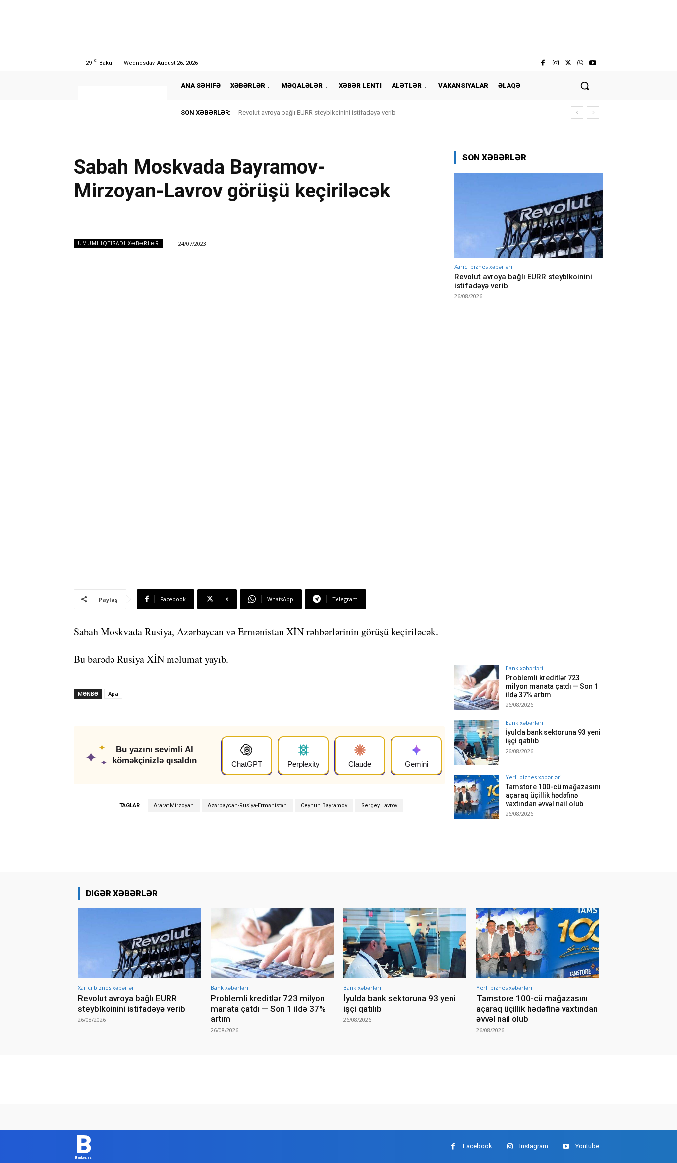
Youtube (587, 1146)
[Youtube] (593, 63)
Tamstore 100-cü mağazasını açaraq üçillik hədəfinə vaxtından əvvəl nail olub (553, 795)
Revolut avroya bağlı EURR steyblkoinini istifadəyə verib (316, 112)
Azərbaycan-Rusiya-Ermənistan (247, 805)
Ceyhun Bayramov (324, 805)
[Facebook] (543, 63)
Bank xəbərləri (524, 668)
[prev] (577, 112)
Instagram (533, 1146)
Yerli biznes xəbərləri (534, 777)
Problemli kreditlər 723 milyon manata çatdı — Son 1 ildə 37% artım (552, 686)
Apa (113, 693)
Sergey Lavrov (379, 805)
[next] (593, 112)
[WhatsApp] (580, 63)
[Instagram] (555, 63)
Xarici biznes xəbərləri (483, 266)
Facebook (477, 1146)
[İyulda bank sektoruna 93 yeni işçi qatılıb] (476, 742)
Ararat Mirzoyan (174, 805)
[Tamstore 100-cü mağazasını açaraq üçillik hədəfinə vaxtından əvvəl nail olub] (476, 797)
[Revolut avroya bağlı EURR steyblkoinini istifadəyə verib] (528, 215)
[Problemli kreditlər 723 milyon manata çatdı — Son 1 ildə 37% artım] (476, 687)
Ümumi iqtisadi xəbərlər (118, 243)
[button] (584, 85)
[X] (568, 63)
